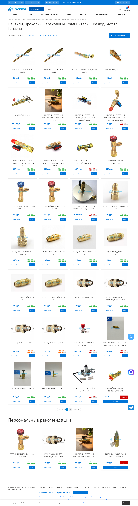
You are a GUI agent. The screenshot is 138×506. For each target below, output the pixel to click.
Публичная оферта (97, 497)
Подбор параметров (120, 35)
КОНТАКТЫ (122, 14)
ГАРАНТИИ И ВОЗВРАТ (102, 14)
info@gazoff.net (53, 2)
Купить (32, 83)
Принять (125, 503)
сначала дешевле (29, 35)
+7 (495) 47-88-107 (17, 2)
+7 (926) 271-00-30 (34, 2)
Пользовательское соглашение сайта (50, 497)
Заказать (115, 401)
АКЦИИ (69, 14)
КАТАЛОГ (36, 9)
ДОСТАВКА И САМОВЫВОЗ (49, 14)
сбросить (55, 35)
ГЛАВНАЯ (15, 14)
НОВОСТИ (83, 14)
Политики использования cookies (93, 503)
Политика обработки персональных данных (76, 497)
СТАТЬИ (29, 14)
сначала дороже (43, 35)
